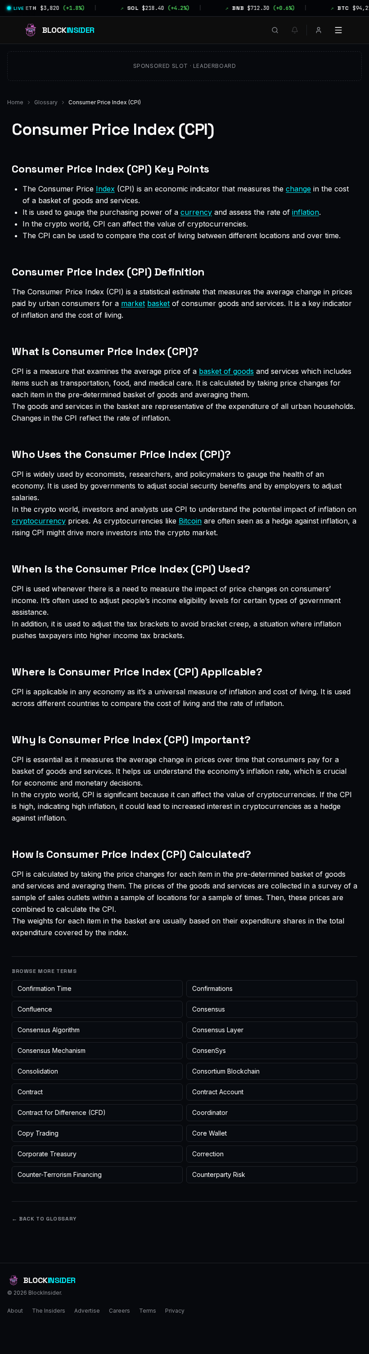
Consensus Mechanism (52, 1050)
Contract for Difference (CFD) (62, 1112)
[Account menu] (318, 30)
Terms (147, 1310)
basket (158, 303)
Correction (208, 1154)
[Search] (275, 30)
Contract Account (217, 1092)
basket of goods (226, 371)
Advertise (87, 1310)
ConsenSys (209, 1050)
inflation (305, 212)
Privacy (174, 1310)
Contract (30, 1092)
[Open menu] (338, 30)
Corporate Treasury (47, 1154)
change (298, 188)
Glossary (46, 102)
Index (105, 188)
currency (196, 212)
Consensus (208, 1009)
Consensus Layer (217, 1030)
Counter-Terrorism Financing (60, 1174)
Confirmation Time (45, 988)
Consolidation (38, 1071)
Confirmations (212, 988)
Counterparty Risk (218, 1174)
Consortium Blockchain (226, 1071)
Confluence (35, 1009)
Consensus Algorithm (49, 1030)
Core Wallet (209, 1133)
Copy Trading (38, 1133)
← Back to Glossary (44, 1218)
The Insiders (48, 1310)
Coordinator (210, 1112)
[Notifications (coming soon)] (295, 30)
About (15, 1310)
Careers (119, 1310)
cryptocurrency (39, 520)
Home (15, 102)
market (133, 303)
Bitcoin (190, 520)
